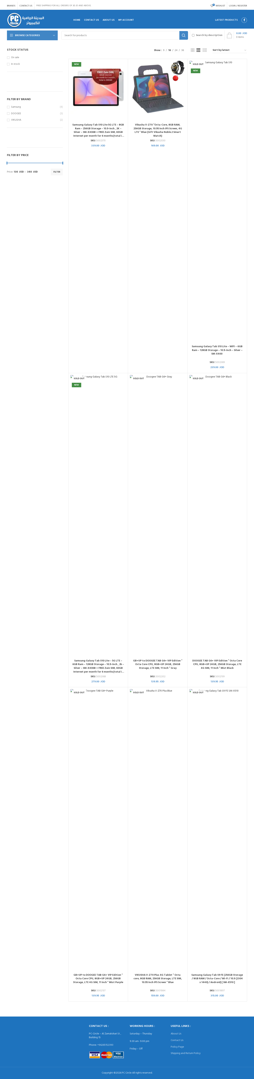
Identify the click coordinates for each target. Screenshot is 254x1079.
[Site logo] (25, 20)
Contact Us (177, 1040)
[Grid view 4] (205, 50)
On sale (15, 57)
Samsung (16, 107)
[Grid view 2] (192, 50)
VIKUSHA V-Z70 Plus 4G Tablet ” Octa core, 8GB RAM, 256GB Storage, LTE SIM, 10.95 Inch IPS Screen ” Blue (157, 979)
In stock (15, 64)
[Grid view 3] (198, 50)
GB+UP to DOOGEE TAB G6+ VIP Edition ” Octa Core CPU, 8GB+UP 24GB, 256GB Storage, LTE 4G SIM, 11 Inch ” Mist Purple (98, 979)
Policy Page (177, 1047)
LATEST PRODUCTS (226, 20)
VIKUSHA (16, 120)
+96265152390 (105, 1045)
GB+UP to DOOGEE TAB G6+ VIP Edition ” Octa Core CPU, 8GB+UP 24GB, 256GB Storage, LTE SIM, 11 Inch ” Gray (157, 664)
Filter (56, 172)
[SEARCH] (183, 35)
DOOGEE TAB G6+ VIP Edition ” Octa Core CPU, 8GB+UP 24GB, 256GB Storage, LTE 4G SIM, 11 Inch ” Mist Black (217, 664)
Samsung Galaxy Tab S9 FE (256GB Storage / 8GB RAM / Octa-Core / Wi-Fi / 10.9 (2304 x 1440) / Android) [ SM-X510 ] (217, 979)
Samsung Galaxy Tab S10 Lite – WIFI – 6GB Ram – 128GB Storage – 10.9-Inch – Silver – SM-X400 (217, 350)
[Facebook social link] (244, 20)
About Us (176, 1034)
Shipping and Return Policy (186, 1053)
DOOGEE (16, 114)
